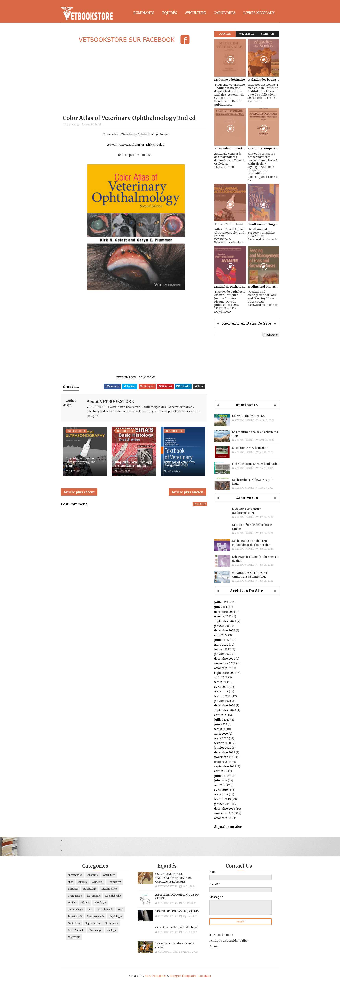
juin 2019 (220, 780)
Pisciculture (74, 923)
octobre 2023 (223, 616)
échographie (93, 895)
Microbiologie (105, 909)
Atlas (70, 882)
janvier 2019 (222, 804)
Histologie (100, 902)
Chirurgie (268, 34)
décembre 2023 (224, 611)
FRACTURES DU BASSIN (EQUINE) (177, 911)
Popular (225, 34)
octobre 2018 (223, 818)
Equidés (169, 13)
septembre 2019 (225, 766)
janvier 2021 (222, 700)
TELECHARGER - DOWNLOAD (135, 377)
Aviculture (195, 13)
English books (94, 124)
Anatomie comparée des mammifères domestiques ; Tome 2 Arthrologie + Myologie (263, 148)
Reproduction (93, 923)
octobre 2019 (223, 761)
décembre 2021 (224, 658)
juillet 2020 (222, 719)
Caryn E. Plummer (131, 144)
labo (90, 909)
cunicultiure (89, 888)
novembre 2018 (224, 813)
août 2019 (220, 771)
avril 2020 (221, 733)
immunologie (75, 909)
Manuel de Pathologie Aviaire (230, 286)
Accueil (214, 946)
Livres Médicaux (259, 13)
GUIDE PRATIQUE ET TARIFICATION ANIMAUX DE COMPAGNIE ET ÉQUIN (173, 877)
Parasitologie (75, 916)
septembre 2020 (225, 710)
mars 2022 (221, 644)
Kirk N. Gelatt (155, 144)
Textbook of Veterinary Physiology (179, 464)
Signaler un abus (228, 827)
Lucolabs (204, 976)
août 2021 (220, 677)
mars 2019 (221, 794)
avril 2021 (221, 686)
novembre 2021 (224, 663)
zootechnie (74, 937)
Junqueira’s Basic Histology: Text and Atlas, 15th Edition (133, 464)
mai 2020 (220, 728)
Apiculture (109, 875)
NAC (120, 909)
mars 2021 (221, 691)
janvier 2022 (222, 653)
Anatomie (92, 875)
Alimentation (75, 875)
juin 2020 (220, 724)
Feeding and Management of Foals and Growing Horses (263, 286)
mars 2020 (221, 738)
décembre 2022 (224, 630)
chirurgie (73, 888)
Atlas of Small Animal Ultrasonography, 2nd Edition (81, 462)
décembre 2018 (224, 808)
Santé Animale (76, 930)
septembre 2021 (225, 672)
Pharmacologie (95, 916)
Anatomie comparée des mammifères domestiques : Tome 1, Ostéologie (230, 148)
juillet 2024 (222, 602)
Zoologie (111, 930)
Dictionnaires (109, 888)
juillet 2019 (222, 775)
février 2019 (222, 799)
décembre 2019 (224, 752)
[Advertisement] (134, 80)
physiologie (115, 916)
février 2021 (222, 696)
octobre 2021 (223, 668)
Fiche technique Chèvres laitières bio (255, 464)
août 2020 (220, 714)
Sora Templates (155, 976)
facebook (200, 504)
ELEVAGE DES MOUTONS (248, 416)
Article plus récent (79, 492)
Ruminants (143, 13)
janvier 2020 (222, 747)
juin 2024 (220, 607)
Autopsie (82, 882)
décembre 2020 (224, 705)
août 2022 (220, 635)
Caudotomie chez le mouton (250, 448)
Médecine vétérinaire (229, 79)
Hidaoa (85, 902)
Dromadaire (75, 895)
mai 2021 (220, 682)
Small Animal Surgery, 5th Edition (263, 224)
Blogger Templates (183, 976)
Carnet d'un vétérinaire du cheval (176, 927)
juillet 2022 (222, 639)
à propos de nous (221, 934)
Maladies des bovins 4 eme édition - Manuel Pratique (263, 79)
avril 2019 (221, 789)
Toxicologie (95, 930)
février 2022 (222, 649)
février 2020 (222, 743)
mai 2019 (220, 785)
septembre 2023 (225, 621)
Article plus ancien (187, 492)
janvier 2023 (222, 625)
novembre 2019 (224, 757)
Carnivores (225, 13)
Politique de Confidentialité (228, 940)
